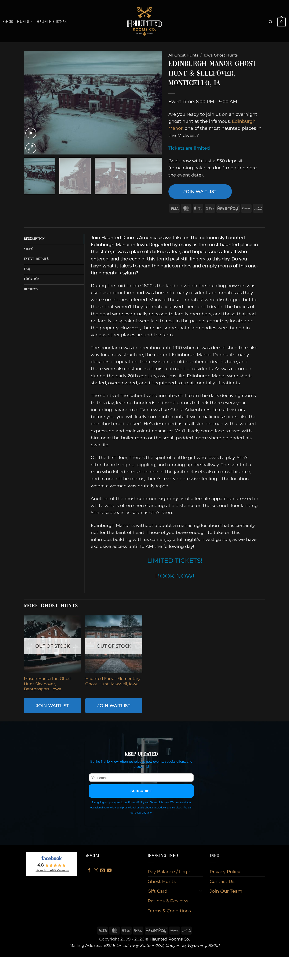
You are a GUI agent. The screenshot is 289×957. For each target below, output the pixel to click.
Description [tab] (34, 239)
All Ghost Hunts (183, 55)
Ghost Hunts (16, 22)
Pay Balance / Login (169, 871)
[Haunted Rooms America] (144, 21)
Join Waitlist (200, 191)
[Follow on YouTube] (109, 870)
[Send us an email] (102, 870)
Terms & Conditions (169, 910)
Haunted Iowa (51, 22)
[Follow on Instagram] (96, 870)
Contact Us (222, 881)
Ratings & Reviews (168, 900)
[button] (270, 22)
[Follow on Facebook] (89, 870)
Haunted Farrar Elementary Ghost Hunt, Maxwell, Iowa (112, 681)
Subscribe (141, 790)
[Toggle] (200, 891)
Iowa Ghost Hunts (221, 55)
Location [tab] (32, 279)
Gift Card (157, 891)
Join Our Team (226, 891)
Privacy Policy (225, 871)
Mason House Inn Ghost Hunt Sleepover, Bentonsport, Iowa (48, 683)
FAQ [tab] (27, 269)
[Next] (154, 102)
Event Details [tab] (36, 259)
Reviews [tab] (31, 289)
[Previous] (32, 102)
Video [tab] (28, 249)
